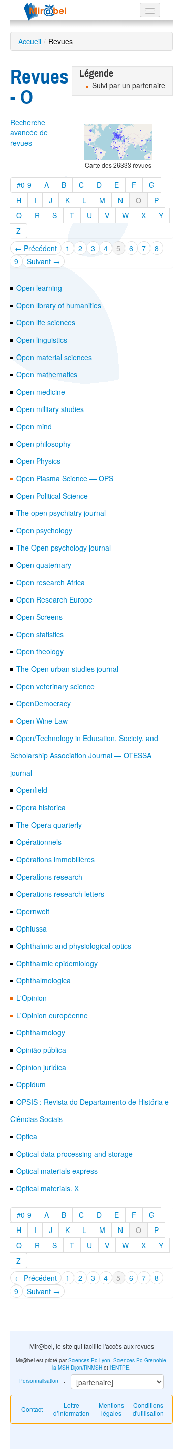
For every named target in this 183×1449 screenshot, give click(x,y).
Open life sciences (45, 322)
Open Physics (38, 461)
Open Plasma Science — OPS (64, 478)
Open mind (34, 426)
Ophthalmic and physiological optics (73, 946)
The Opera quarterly (49, 824)
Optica (26, 1136)
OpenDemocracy (43, 703)
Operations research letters (60, 894)
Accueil (29, 41)
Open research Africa (50, 582)
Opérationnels (39, 842)
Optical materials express (57, 1171)
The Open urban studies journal (67, 669)
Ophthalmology (40, 1032)
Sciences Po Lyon (89, 1360)
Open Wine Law (42, 721)
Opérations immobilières (55, 859)
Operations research (49, 876)
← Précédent (36, 248)
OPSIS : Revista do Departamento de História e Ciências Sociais (89, 1110)
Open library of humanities (58, 305)
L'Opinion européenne (52, 1015)
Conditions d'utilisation (148, 1409)
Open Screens (39, 617)
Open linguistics (41, 340)
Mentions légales (111, 1409)
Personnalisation (38, 1380)
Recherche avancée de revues (29, 132)
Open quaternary (43, 565)
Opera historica (41, 807)
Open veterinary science (55, 686)
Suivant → (43, 261)
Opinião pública (41, 1050)
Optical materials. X (47, 1188)
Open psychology (44, 530)
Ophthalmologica (43, 980)
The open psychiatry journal (61, 513)
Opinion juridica (41, 1067)
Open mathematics (46, 374)
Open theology (40, 651)
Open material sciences (54, 357)
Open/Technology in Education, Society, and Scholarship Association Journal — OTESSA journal (84, 755)
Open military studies (50, 409)
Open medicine (40, 392)
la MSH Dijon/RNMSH (77, 1367)
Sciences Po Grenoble (139, 1360)
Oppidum (31, 1084)
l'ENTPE (119, 1367)
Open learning (39, 288)
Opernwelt (32, 911)
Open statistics (40, 634)
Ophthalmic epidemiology (57, 963)
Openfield (31, 790)
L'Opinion (31, 998)
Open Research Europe (54, 599)
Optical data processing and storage (74, 1154)
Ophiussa (31, 928)
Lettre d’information (71, 1409)
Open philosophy (43, 444)
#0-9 (24, 185)
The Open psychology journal (63, 547)
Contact (32, 1409)
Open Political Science (52, 495)
